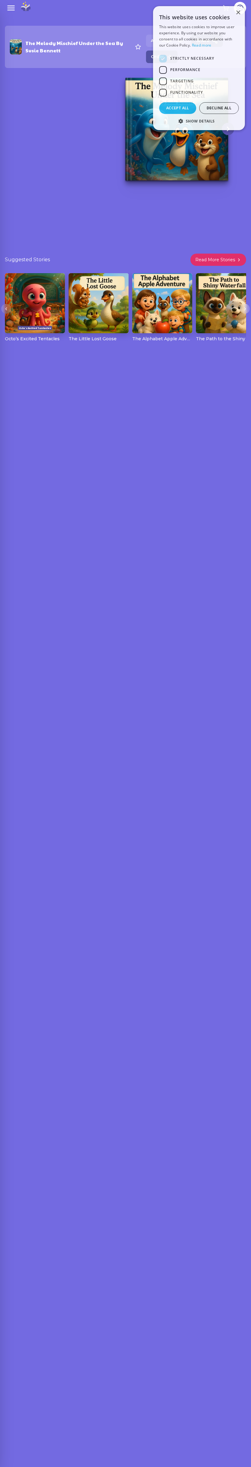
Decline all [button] (219, 108)
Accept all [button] (177, 108)
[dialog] (199, 68)
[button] (199, 121)
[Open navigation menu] (11, 8)
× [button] (238, 12)
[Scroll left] (6, 309)
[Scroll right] (245, 309)
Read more (202, 45)
